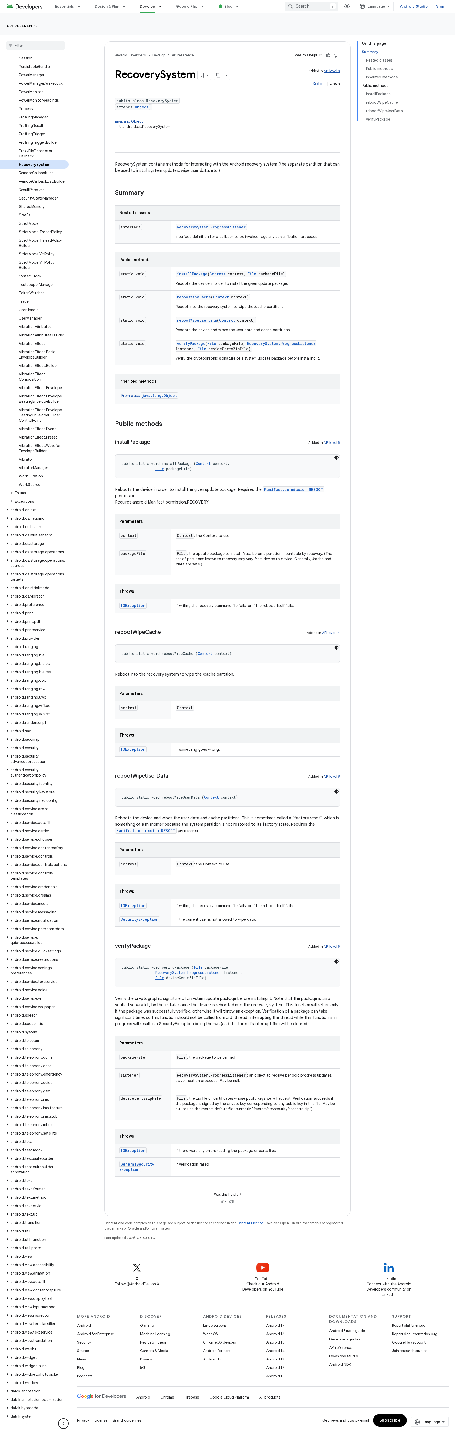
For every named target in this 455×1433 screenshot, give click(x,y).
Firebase (192, 1397)
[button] (34, 493)
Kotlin (318, 84)
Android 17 (275, 1325)
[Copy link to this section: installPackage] (155, 442)
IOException (133, 605)
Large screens (214, 1325)
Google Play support (409, 1342)
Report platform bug (409, 1325)
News (81, 1359)
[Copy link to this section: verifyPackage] (156, 946)
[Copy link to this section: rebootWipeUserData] (173, 776)
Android (84, 1325)
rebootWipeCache (194, 297)
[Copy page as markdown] (218, 75)
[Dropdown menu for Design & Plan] (126, 6)
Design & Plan (107, 6)
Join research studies (409, 1350)
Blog (228, 6)
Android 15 (275, 1342)
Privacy (146, 1359)
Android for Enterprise (95, 1333)
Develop (147, 6)
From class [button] (149, 395)
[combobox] (311, 6)
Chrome (167, 1397)
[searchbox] (35, 45)
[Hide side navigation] (63, 1423)
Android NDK (340, 1364)
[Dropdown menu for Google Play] (205, 6)
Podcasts (84, 1376)
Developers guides (344, 1339)
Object (142, 107)
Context (217, 273)
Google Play (187, 6)
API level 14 (331, 632)
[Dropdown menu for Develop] (162, 6)
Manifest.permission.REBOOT (293, 489)
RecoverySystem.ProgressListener (211, 227)
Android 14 (275, 1350)
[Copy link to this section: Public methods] (167, 424)
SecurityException (140, 919)
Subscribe (390, 1420)
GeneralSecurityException (136, 1167)
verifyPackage (191, 343)
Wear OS (210, 1333)
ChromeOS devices (219, 1342)
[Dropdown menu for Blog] (240, 6)
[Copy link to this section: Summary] (149, 193)
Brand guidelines (127, 1420)
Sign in (442, 6)
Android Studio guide (347, 1330)
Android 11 (275, 1376)
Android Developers (130, 55)
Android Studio (414, 6)
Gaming (147, 1325)
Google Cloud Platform (229, 1397)
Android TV (212, 1359)
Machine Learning (155, 1333)
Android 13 (275, 1359)
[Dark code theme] (336, 458)
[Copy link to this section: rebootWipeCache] (166, 632)
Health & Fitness (153, 1342)
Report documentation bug (414, 1333)
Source (83, 1350)
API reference (22, 26)
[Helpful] (328, 55)
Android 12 (275, 1367)
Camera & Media (154, 1350)
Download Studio (343, 1356)
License (101, 1420)
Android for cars (216, 1350)
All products (269, 1397)
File (252, 273)
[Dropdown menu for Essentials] (81, 6)
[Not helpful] (336, 55)
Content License (250, 1223)
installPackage (192, 273)
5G (142, 1367)
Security (84, 1342)
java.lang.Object (129, 121)
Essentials (64, 6)
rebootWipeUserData (197, 320)
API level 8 (332, 71)
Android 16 (275, 1333)
